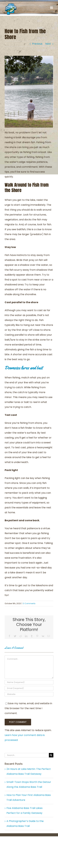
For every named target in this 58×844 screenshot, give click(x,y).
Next (48, 44)
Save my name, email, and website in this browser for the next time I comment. (28, 708)
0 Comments (29, 603)
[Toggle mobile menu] (51, 7)
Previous (37, 44)
